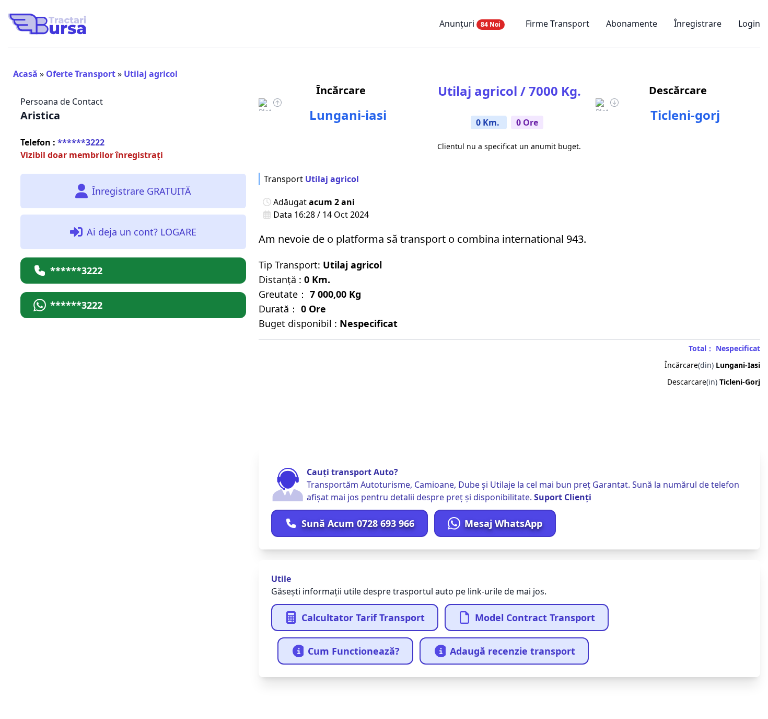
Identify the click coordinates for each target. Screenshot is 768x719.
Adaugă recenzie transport (512, 651)
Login (749, 23)
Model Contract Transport (535, 617)
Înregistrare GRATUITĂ (141, 191)
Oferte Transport (80, 74)
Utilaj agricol (151, 74)
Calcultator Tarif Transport (363, 617)
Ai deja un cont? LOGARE (141, 232)
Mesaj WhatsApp (503, 523)
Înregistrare (698, 23)
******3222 (62, 142)
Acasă (25, 74)
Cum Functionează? (354, 651)
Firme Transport (557, 23)
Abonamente (631, 23)
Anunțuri (470, 23)
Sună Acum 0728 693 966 (357, 523)
